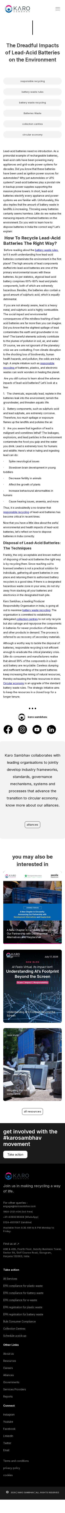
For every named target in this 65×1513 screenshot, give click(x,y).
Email (6, 1450)
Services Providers (14, 1389)
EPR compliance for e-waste (20, 1300)
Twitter (7, 1443)
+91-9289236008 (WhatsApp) (20, 1217)
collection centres (27, 619)
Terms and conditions (16, 1460)
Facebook (9, 1428)
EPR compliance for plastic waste (23, 1285)
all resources (32, 1111)
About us (8, 1353)
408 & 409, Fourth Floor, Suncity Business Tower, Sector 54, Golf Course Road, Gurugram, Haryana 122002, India (32, 1253)
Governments (11, 1382)
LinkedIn (8, 1435)
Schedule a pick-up (14, 1335)
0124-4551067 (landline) (17, 1222)
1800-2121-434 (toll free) (18, 1211)
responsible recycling (16, 512)
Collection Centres (14, 1328)
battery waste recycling (36, 610)
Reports (8, 1396)
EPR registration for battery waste (23, 1314)
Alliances (8, 1375)
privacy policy (11, 1468)
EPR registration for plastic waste (22, 1307)
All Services (10, 1278)
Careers (8, 1367)
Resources (9, 1360)
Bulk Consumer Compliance (19, 1321)
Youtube (8, 1421)
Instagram (9, 1414)
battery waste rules (46, 250)
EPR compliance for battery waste (23, 1292)
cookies (8, 1475)
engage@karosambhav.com (19, 1206)
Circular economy (13, 683)
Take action (15, 1154)
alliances (32, 824)
